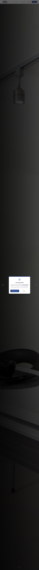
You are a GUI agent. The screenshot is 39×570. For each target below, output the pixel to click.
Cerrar (24, 290)
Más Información (15, 290)
